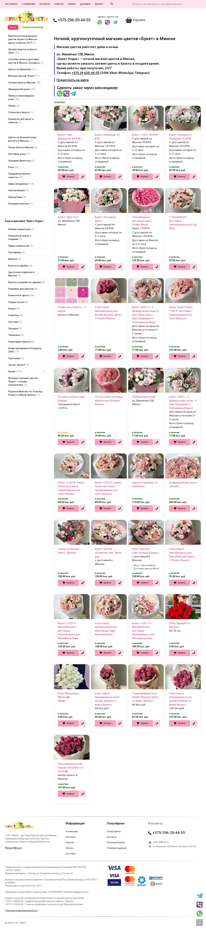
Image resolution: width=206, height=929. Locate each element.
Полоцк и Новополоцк (32, 27)
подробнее (59, 102)
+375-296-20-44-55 (73, 20)
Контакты (45, 4)
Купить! (70, 176)
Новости (58, 4)
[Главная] (19, 829)
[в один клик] (82, 176)
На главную (11, 4)
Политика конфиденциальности (21, 910)
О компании (28, 4)
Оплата (71, 4)
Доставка (85, 4)
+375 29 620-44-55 (85, 73)
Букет (19, 848)
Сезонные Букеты (116, 842)
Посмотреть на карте (73, 80)
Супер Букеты (114, 831)
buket (100, 4)
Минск (13, 27)
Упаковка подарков (117, 848)
